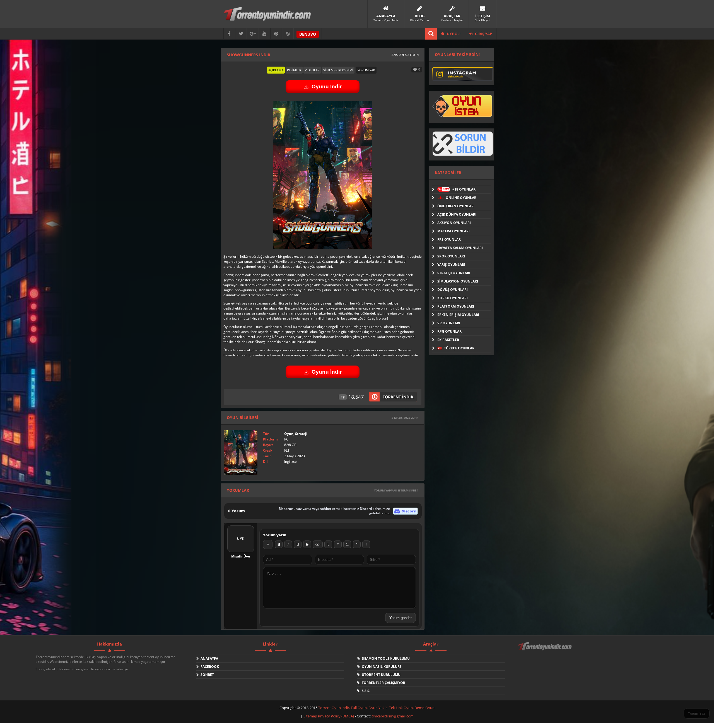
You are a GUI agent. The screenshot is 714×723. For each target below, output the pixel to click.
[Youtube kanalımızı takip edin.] (264, 34)
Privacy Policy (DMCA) (336, 716)
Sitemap (310, 716)
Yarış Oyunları (451, 264)
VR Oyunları (448, 323)
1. (347, 544)
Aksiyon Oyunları (454, 222)
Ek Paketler (448, 339)
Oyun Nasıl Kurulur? (380, 666)
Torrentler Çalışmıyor (382, 682)
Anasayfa (208, 658)
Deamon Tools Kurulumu (385, 658)
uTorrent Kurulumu (380, 674)
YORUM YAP (366, 70)
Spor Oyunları (451, 256)
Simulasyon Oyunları (457, 281)
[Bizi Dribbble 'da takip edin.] (288, 34)
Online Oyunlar (460, 197)
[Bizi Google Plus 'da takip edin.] (253, 34)
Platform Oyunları (455, 306)
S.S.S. (365, 690)
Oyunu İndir (327, 86)
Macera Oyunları (453, 231)
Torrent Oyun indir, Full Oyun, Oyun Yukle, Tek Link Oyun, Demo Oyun (376, 707)
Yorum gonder (400, 618)
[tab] (276, 70)
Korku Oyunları (452, 298)
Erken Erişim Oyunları (458, 314)
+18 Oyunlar (457, 189)
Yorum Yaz (696, 713)
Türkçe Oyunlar (458, 348)
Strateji (301, 433)
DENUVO (307, 34)
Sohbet (206, 674)
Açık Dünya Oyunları (456, 214)
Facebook (209, 666)
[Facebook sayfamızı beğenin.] (229, 34)
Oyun (288, 433)
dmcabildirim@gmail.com (393, 716)
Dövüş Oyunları (452, 289)
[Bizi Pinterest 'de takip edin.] (276, 34)
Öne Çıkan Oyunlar (455, 206)
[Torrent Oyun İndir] (545, 650)
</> (317, 544)
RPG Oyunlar (449, 331)
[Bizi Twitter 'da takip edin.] (241, 34)
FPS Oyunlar (449, 239)
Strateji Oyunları (453, 273)
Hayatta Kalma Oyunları (460, 247)
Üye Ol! (453, 33)
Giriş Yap (483, 33)
